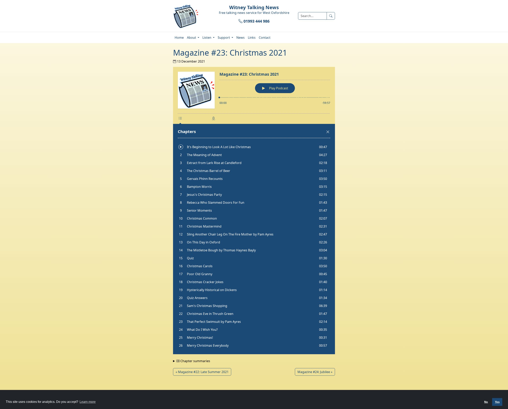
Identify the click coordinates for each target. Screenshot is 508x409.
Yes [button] (497, 401)
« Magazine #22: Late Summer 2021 (202, 372)
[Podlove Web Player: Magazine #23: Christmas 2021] (254, 210)
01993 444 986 (255, 21)
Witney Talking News (254, 7)
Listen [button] (207, 37)
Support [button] (224, 37)
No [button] (486, 401)
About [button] (192, 37)
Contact (264, 37)
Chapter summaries (195, 361)
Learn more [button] (88, 401)
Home (179, 37)
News (240, 37)
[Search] (331, 16)
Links (252, 37)
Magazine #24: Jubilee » (314, 372)
